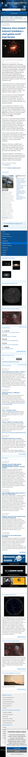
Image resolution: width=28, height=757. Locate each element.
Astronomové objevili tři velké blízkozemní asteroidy (20, 183)
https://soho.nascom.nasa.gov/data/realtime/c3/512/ (14, 432)
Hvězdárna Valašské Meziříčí (14, 168)
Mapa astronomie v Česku (9, 720)
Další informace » (21, 637)
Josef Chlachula (5, 408)
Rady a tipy (5, 716)
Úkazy (3, 231)
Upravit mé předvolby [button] (17, 754)
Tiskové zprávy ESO (7, 703)
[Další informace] (14, 606)
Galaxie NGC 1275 (18, 223)
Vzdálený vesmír (18, 17)
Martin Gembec (5, 370)
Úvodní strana (5, 17)
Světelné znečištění (6, 245)
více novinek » (22, 454)
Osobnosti (4, 250)
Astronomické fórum (7, 722)
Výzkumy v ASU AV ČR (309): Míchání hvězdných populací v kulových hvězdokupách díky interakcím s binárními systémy (13, 466)
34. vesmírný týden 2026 (9, 594)
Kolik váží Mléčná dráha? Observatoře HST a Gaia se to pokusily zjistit (14, 493)
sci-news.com (7, 164)
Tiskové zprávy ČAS (7, 699)
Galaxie (4, 729)
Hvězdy (4, 238)
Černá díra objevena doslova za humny (20, 179)
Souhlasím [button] (17, 748)
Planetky (5, 731)
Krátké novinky (6, 365)
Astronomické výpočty (8, 714)
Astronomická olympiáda (8, 701)
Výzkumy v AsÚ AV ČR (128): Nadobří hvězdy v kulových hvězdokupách (13, 517)
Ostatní (4, 252)
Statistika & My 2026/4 (13, 411)
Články (11, 17)
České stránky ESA (7, 706)
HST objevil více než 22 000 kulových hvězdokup (11, 536)
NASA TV (5, 708)
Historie (4, 254)
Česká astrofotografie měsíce (11, 308)
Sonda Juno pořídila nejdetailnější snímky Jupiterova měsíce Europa (20, 193)
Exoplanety (5, 241)
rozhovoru (7, 414)
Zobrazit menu (14, 13)
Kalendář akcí (6, 327)
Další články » (22, 552)
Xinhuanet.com (7, 386)
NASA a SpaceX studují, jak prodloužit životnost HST (21, 198)
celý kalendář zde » (21, 351)
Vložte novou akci (23, 327)
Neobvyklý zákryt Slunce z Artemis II (12, 438)
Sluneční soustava (6, 236)
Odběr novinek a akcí (8, 355)
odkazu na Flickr (18, 450)
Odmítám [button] (17, 751)
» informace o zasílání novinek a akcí (10, 361)
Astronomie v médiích (8, 718)
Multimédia (5, 248)
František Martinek (6, 25)
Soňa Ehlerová (5, 391)
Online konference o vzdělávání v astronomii (11, 393)
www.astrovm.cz (5, 217)
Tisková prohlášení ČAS (8, 697)
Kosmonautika (5, 234)
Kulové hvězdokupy (10, 223)
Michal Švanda (5, 462)
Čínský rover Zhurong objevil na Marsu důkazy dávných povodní (20, 187)
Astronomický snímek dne (9, 283)
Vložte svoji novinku (22, 364)
